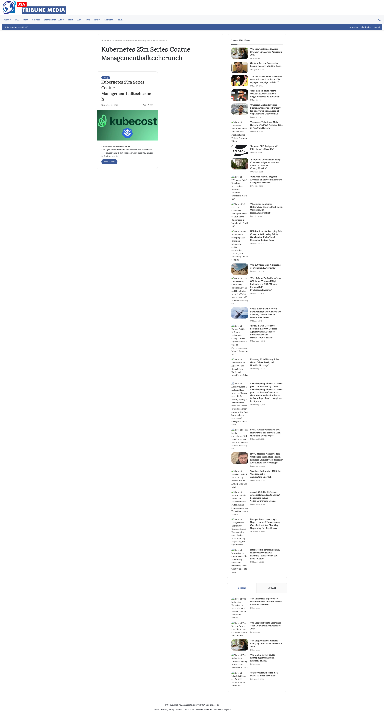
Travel (120, 19)
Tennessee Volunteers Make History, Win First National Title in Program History (266, 125)
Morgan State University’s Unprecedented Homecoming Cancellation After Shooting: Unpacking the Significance (265, 524)
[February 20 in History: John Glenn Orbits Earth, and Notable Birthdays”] (239, 369)
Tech (88, 19)
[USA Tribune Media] (34, 7)
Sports (25, 19)
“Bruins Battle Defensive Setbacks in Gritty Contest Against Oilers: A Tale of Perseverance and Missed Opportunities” (263, 331)
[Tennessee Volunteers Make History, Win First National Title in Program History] (239, 132)
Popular (272, 587)
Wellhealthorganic (222, 709)
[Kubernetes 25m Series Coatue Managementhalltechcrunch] (127, 125)
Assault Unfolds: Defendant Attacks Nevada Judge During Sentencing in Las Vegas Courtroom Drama (265, 496)
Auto (79, 19)
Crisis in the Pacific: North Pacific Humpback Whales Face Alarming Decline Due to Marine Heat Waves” (265, 313)
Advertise (354, 27)
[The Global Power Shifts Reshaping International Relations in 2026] (239, 661)
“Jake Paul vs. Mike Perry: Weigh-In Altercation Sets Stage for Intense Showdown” (265, 93)
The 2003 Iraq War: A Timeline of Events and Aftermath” (265, 266)
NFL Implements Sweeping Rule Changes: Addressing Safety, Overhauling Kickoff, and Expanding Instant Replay (266, 235)
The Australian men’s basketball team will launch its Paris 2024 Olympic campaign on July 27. (266, 79)
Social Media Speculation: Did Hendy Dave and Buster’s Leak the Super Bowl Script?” (265, 432)
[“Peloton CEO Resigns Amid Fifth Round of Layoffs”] (239, 150)
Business (36, 19)
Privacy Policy (167, 709)
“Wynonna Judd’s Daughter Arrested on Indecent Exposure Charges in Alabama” (266, 179)
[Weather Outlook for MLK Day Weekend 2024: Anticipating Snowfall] (239, 479)
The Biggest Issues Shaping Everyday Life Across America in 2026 (266, 52)
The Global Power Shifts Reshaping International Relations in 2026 (262, 658)
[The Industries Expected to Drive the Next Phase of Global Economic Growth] (239, 608)
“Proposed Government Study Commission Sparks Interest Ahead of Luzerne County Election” (265, 164)
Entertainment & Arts (53, 19)
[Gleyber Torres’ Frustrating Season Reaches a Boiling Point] (239, 67)
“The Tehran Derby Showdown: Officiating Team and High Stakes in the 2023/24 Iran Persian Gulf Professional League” (266, 284)
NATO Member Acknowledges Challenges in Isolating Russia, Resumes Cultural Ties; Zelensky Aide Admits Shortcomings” (266, 458)
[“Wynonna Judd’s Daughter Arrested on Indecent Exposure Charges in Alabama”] (239, 187)
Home (106, 40)
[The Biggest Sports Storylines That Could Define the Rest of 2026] (239, 629)
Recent (242, 587)
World (6, 19)
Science (97, 19)
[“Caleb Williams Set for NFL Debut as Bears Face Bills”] (239, 679)
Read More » (109, 161)
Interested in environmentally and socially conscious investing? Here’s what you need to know (265, 554)
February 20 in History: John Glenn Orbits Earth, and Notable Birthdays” (264, 362)
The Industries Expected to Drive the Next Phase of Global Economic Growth (266, 601)
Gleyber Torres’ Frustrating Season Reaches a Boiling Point (265, 64)
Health (70, 19)
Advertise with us (204, 709)
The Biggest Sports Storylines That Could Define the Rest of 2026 (265, 625)
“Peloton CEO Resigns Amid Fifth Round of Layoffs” (264, 148)
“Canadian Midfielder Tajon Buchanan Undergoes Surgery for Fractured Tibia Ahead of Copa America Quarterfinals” (265, 109)
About (377, 27)
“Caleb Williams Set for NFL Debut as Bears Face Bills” (264, 674)
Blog (106, 77)
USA (17, 19)
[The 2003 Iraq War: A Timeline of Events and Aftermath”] (239, 269)
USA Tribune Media (210, 705)
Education (109, 19)
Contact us (366, 27)
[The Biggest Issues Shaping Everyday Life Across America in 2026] (239, 53)
